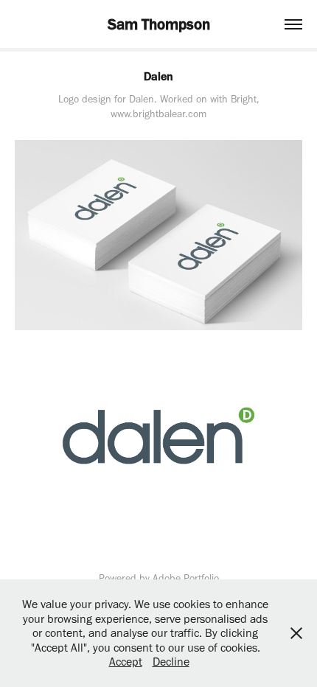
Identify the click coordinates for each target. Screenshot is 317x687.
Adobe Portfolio (186, 578)
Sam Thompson (159, 24)
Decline (171, 662)
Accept (125, 662)
